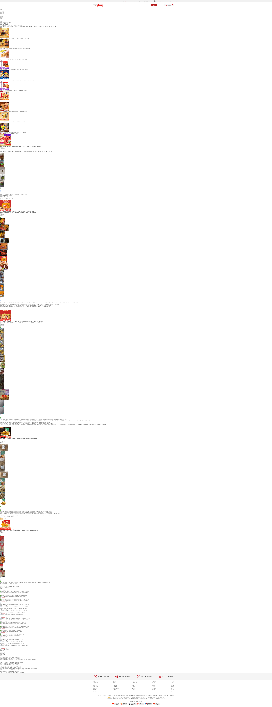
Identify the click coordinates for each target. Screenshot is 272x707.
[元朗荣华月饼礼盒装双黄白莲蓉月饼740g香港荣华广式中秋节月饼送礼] (4, 127)
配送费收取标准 (116, 688)
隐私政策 (155, 695)
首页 (1, 22)
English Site (165, 695)
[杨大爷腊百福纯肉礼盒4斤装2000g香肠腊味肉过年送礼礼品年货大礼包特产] (5, 315)
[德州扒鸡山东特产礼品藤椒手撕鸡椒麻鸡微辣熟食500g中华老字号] (5, 432)
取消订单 (153, 689)
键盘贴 (1, 17)
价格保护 (153, 685)
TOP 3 (1, 426)
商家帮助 (120, 695)
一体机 (1, 14)
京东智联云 (18, 672)
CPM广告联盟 (2, 672)
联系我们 (105, 695)
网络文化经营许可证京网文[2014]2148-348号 (140, 698)
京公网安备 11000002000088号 (116, 697)
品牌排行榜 (2, 12)
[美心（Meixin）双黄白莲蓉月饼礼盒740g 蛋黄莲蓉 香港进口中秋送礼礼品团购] (4, 43)
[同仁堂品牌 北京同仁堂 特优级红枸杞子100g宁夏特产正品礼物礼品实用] (5, 139)
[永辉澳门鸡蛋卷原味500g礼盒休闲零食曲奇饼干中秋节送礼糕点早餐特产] (4, 116)
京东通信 (172, 689)
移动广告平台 (8, 672)
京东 (102, 6)
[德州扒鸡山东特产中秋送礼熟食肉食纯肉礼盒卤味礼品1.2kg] (12, 634)
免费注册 (129, 1)
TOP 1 (1, 199)
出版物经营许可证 (127, 698)
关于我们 (100, 695)
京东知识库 (2, 11)
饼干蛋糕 (4, 22)
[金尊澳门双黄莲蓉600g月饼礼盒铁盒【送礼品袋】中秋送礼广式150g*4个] (4, 64)
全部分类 (1, 9)
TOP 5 (1, 588)
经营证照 (151, 699)
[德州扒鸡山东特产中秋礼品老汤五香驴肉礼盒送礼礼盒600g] (12, 630)
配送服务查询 (115, 686)
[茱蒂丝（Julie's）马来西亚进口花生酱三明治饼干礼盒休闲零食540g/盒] (4, 53)
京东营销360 (13, 672)
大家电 (94, 689)
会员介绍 (95, 685)
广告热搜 (22, 672)
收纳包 (1, 16)
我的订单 (134, 1)
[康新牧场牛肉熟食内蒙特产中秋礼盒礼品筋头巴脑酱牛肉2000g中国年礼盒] (14, 599)
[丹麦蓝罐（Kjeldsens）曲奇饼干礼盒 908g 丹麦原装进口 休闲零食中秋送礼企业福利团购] (4, 74)
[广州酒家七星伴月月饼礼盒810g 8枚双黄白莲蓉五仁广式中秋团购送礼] (4, 95)
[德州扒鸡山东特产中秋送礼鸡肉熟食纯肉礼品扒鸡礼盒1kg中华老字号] (13, 622)
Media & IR (172, 695)
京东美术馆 (2, 20)
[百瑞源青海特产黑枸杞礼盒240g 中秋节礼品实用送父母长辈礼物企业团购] (14, 591)
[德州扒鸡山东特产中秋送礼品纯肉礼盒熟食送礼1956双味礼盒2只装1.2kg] (14, 626)
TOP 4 (1, 517)
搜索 (154, 5)
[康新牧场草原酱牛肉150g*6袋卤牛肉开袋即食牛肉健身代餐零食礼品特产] (14, 606)
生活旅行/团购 (95, 686)
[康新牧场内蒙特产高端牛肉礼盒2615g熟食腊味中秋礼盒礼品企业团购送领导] (15, 602)
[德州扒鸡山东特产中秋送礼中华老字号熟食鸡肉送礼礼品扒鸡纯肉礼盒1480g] (15, 618)
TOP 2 (1, 309)
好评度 (3, 148)
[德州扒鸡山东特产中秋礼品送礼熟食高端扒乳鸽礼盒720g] (11, 614)
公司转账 (134, 689)
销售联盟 (140, 695)
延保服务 (172, 686)
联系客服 (95, 691)
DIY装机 (172, 685)
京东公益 (160, 695)
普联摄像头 (2, 13)
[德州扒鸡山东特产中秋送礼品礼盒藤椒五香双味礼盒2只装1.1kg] (12, 641)
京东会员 (146, 1)
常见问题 (95, 688)
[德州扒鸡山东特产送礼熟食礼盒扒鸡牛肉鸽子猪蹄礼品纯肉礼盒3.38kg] (14, 645)
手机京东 (157, 1)
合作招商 (115, 695)
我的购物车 (169, 5)
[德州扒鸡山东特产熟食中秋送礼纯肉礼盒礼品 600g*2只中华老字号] (13, 637)
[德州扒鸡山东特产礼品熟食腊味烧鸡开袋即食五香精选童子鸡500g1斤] (5, 523)
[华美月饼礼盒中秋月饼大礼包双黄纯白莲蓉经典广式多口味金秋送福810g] (4, 106)
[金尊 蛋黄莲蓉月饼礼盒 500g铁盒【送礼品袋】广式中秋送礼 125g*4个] (4, 85)
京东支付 (137, 701)
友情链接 (135, 695)
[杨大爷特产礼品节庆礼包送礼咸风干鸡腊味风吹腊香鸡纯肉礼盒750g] (13, 595)
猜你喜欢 (1, 27)
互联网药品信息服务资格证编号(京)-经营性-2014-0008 (141, 697)
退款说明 (153, 686)
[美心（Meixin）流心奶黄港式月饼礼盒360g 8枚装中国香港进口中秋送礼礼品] (4, 32)
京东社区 (145, 695)
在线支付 (134, 685)
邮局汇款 (134, 688)
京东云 (141, 701)
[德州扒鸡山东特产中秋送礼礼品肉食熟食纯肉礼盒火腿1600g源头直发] (13, 610)
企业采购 (150, 1)
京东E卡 (172, 688)
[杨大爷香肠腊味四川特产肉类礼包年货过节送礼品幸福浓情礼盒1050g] (5, 205)
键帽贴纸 (1, 18)
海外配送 (114, 689)
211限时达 (115, 685)
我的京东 (139, 1)
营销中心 (125, 695)
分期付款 (134, 686)
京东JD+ (172, 691)
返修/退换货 (154, 688)
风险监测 (150, 695)
